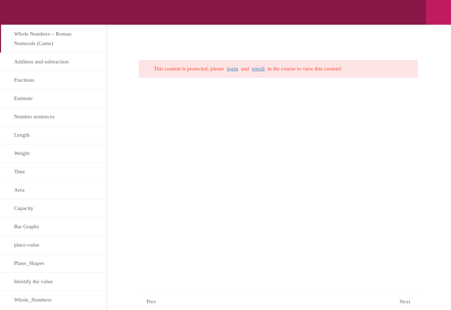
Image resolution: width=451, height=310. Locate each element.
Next (405, 301)
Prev (151, 301)
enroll (258, 69)
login (232, 69)
